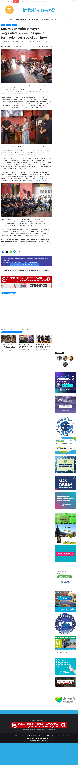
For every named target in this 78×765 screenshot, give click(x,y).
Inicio (11, 19)
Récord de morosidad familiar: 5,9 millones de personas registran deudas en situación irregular (43, 1)
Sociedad (46, 19)
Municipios (27, 19)
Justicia (41, 19)
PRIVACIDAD (33, 740)
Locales (3, 24)
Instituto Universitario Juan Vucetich (15, 270)
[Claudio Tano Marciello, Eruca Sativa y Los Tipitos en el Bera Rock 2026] (44, 339)
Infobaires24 (45, 740)
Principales (16, 19)
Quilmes (46, 270)
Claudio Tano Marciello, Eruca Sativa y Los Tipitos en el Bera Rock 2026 (43, 346)
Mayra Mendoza (35, 270)
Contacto (39, 740)
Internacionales (34, 19)
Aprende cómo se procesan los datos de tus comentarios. (36, 329)
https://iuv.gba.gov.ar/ (41, 180)
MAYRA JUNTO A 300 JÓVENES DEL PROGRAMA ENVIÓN (25, 346)
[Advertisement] (39, 754)
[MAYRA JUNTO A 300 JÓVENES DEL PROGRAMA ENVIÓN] (26, 339)
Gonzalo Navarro (6, 46)
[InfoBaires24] (39, 10)
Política (22, 19)
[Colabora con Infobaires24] (26, 261)
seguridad (14, 24)
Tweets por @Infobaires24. (61, 652)
